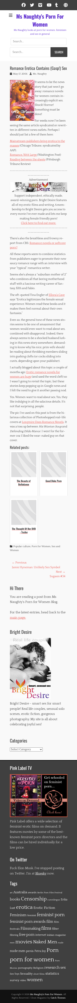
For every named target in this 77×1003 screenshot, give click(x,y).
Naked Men (45, 942)
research (52, 967)
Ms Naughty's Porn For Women (40, 20)
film (49, 922)
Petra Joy (40, 951)
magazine (60, 935)
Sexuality (26, 973)
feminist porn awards (28, 921)
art (11, 892)
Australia (20, 892)
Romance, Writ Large (23, 155)
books (15, 899)
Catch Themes (58, 998)
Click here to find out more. (38, 223)
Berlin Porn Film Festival (49, 892)
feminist (31, 915)
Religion (38, 967)
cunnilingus (53, 900)
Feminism (18, 915)
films (46, 928)
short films (39, 974)
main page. (18, 617)
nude (60, 942)
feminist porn (50, 914)
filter (55, 928)
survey (14, 980)
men (12, 943)
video (23, 980)
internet (40, 935)
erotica (24, 907)
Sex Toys (14, 974)
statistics (52, 973)
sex (63, 968)
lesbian (50, 935)
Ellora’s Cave (57, 295)
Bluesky (40, 873)
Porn (53, 950)
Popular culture (21, 546)
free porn (26, 935)
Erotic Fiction (44, 908)
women (35, 979)
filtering (14, 935)
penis (30, 951)
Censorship (34, 899)
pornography (25, 967)
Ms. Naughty (40, 74)
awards (32, 892)
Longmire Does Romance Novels (43, 422)
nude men (17, 951)
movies (23, 942)
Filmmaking (30, 929)
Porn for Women (41, 546)
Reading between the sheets (27, 159)
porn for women (32, 959)
